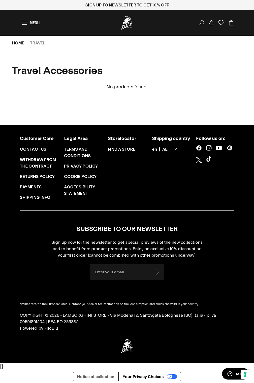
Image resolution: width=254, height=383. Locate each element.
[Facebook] (199, 148)
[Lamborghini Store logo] (127, 23)
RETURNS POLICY (37, 176)
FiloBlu (51, 328)
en (154, 149)
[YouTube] (219, 148)
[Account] (211, 23)
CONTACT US (33, 149)
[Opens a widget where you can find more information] (235, 374)
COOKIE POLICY (80, 176)
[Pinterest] (230, 148)
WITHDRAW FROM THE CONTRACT (38, 162)
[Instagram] (209, 148)
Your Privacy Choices (143, 376)
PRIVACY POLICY (81, 166)
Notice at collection (95, 376)
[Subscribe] (157, 272)
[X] (199, 160)
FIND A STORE (121, 149)
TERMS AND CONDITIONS (77, 152)
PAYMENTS (31, 187)
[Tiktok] (210, 160)
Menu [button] (35, 22)
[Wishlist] (221, 23)
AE (165, 149)
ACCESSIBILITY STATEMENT (79, 190)
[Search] (201, 23)
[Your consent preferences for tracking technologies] (245, 374)
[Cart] (231, 23)
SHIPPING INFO (35, 197)
